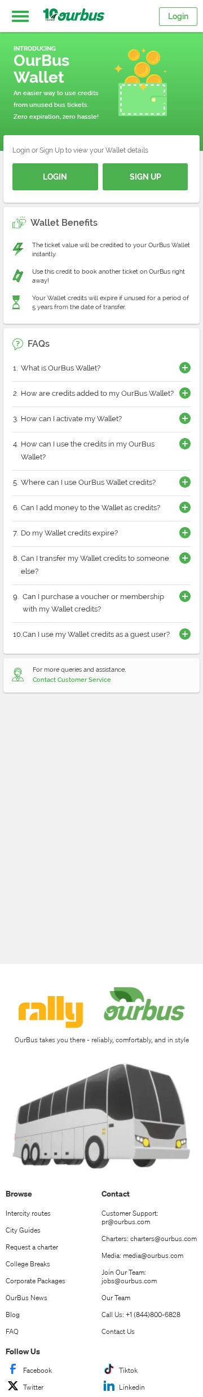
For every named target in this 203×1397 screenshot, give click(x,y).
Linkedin (132, 1387)
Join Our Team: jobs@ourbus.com (129, 1276)
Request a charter (32, 1247)
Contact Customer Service (72, 680)
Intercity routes (28, 1213)
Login (178, 16)
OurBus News (26, 1297)
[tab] (101, 369)
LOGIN (55, 176)
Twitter (33, 1387)
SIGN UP (145, 176)
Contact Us (118, 1331)
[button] (20, 16)
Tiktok (128, 1370)
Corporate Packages (35, 1281)
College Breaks (28, 1264)
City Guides (23, 1230)
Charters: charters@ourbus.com (149, 1238)
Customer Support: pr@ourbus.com (130, 1217)
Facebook (37, 1370)
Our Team (116, 1297)
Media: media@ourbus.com (142, 1255)
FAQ (12, 1331)
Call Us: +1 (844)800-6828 (141, 1314)
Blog (13, 1314)
